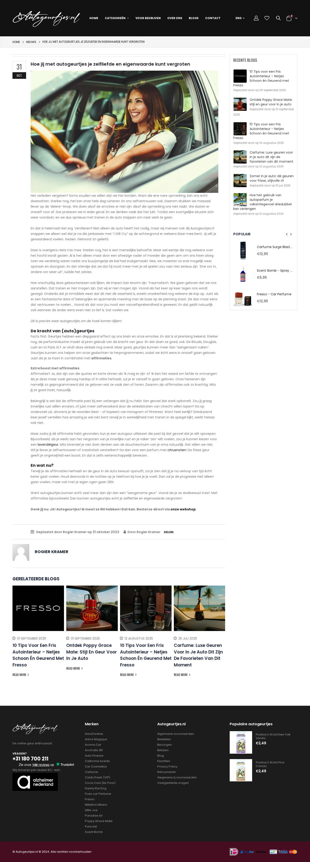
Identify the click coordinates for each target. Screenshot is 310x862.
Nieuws (31, 42)
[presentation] (15, 634)
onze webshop (183, 509)
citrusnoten (176, 450)
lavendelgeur (48, 444)
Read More (19, 674)
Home (16, 42)
